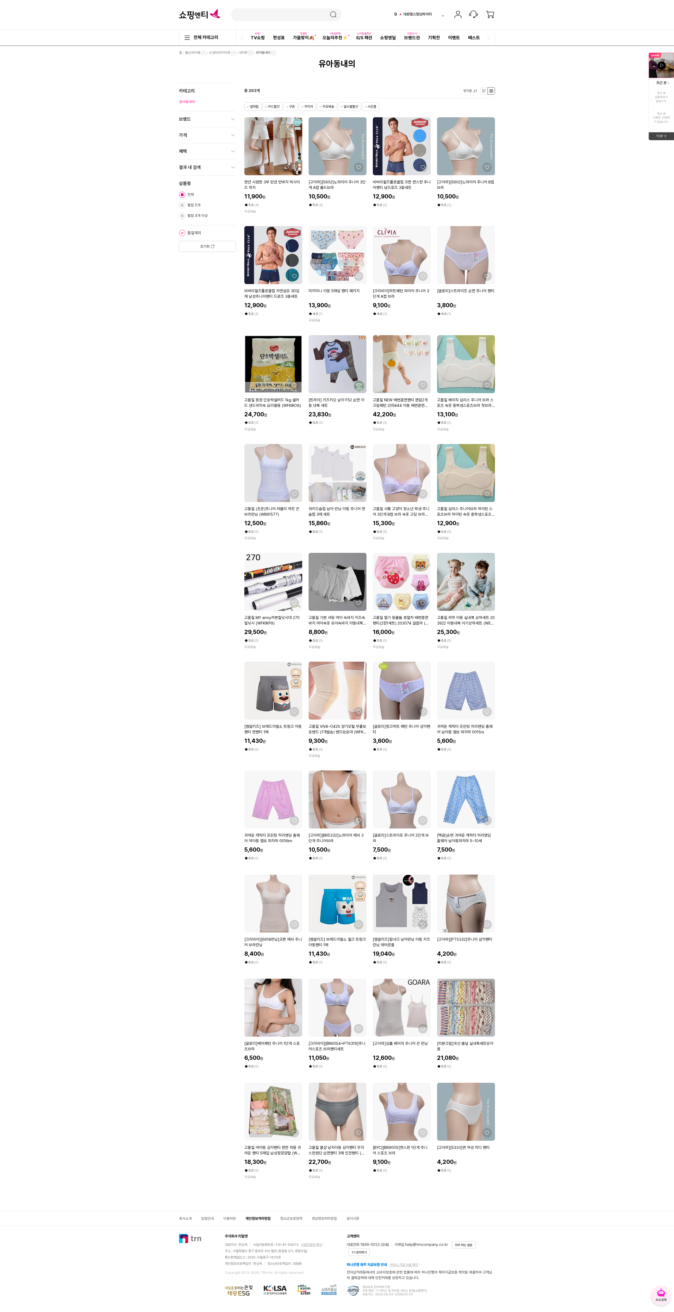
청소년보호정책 (291, 1218)
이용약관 (229, 1218)
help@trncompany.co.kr (426, 1244)
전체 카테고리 (206, 37)
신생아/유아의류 (221, 53)
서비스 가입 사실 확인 (404, 1265)
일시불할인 (351, 107)
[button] (242, 38)
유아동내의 (264, 53)
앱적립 (254, 107)
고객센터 (473, 15)
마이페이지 (458, 15)
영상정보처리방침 (324, 1218)
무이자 (308, 107)
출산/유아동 (194, 53)
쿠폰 (292, 107)
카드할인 (274, 107)
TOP (665, 137)
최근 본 (661, 83)
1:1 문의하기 (359, 1252)
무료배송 (328, 107)
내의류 (244, 53)
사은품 (372, 107)
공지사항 (352, 1218)
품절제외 (194, 233)
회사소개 (185, 1218)
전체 (190, 194)
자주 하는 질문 (463, 1245)
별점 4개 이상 (197, 215)
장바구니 (490, 15)
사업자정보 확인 (311, 1245)
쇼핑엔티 (199, 14)
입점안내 (207, 1218)
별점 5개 (193, 205)
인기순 (469, 91)
